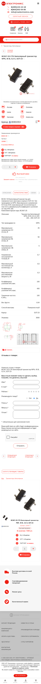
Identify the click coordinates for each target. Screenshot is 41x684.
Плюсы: (4, 403)
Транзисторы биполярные (11, 46)
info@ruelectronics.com (22, 12)
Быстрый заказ (23, 174)
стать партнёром (27, 642)
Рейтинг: (4, 391)
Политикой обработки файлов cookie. (24, 667)
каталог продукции (8, 623)
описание (7, 193)
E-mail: (4, 387)
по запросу (15, 155)
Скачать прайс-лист (21, 22)
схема (33, 193)
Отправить (20, 446)
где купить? (5, 642)
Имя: (3, 382)
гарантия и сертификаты (30, 636)
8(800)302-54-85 (18, 10)
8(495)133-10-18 (18, 7)
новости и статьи (27, 623)
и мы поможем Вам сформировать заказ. (21, 179)
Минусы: (4, 408)
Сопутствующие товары (13, 471)
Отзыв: (4, 412)
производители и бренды (30, 629)
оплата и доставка (8, 636)
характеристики (21, 193)
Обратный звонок (20, 16)
